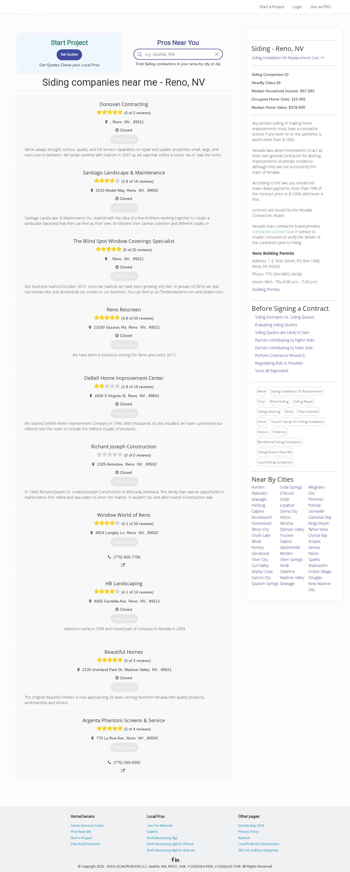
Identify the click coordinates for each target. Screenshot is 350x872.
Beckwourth (262, 517)
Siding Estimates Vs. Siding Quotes (284, 317)
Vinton (285, 517)
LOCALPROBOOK (49, 7)
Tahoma (286, 523)
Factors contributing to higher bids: (285, 340)
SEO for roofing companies (258, 850)
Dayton (286, 541)
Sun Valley (260, 565)
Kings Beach (318, 523)
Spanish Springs (265, 583)
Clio (311, 493)
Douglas (315, 577)
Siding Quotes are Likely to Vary (282, 332)
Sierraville (316, 511)
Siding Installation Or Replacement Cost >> (288, 57)
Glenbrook (260, 553)
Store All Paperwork (271, 370)
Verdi (284, 565)
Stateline (287, 571)
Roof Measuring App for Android (171, 850)
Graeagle (287, 583)
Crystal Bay (317, 535)
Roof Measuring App (162, 838)
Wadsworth (318, 565)
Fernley (258, 547)
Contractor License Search (275, 231)
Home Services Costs (87, 826)
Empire (314, 541)
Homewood (261, 523)
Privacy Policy (248, 832)
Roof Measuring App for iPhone (170, 844)
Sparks (314, 559)
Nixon (313, 553)
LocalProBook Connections (258, 844)
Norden (258, 487)
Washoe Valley (292, 577)
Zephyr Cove (262, 571)
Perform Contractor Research (280, 355)
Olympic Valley (292, 529)
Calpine (258, 511)
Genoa (314, 547)
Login (297, 7)
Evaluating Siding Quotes (276, 324)
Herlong (258, 505)
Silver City (260, 559)
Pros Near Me (81, 832)
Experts (152, 832)
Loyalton (287, 505)
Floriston (315, 499)
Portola (314, 505)
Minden (286, 553)
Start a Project (271, 7)
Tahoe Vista (318, 529)
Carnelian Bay (319, 517)
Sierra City (288, 511)
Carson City (261, 577)
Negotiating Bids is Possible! (279, 363)
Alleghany (316, 487)
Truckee (287, 535)
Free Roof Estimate (85, 844)
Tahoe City (260, 529)
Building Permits (266, 289)
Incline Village (319, 571)
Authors (244, 838)
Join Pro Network (159, 826)
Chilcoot (287, 493)
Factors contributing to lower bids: (284, 347)
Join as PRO (320, 7)
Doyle (285, 499)
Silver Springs (291, 559)
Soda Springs (291, 487)
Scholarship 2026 (251, 826)
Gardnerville (290, 547)
